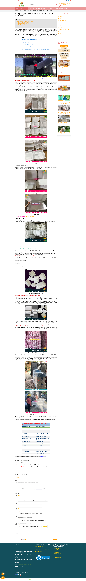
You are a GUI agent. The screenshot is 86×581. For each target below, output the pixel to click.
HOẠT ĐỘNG (52, 8)
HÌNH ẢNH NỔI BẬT (59, 8)
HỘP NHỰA (60, 22)
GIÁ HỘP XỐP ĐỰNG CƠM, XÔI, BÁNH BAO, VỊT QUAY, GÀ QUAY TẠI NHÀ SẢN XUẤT (64, 83)
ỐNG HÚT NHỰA (61, 27)
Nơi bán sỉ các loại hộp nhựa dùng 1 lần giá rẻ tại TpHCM (64, 123)
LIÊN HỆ (65, 8)
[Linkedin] (22, 474)
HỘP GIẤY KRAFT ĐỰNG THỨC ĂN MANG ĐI (64, 67)
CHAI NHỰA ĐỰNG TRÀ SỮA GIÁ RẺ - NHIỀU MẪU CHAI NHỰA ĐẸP (64, 133)
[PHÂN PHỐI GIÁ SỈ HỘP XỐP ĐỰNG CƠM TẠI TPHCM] (19, 474)
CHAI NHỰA (60, 16)
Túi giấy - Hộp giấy (64, 46)
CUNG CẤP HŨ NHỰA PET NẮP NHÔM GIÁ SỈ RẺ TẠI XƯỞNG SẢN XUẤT (64, 93)
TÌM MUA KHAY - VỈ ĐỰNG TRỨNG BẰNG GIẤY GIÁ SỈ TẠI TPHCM (64, 113)
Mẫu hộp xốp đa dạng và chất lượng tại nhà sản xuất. (25, 21)
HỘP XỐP (59, 31)
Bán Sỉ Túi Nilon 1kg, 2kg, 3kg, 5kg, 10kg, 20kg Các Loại (64, 103)
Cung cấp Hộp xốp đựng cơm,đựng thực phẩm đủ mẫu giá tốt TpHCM (27, 482)
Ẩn (20, 19)
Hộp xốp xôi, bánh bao (22, 24)
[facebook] (67, 0)
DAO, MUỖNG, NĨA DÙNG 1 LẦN (63, 29)
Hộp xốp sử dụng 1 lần (20, 261)
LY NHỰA (59, 18)
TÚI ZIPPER (64, 57)
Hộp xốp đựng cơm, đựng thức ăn (23, 22)
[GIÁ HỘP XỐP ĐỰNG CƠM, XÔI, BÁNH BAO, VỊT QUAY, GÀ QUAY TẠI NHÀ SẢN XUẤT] (21, 4)
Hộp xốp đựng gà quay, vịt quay (23, 23)
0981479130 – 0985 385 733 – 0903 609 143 (25, 0)
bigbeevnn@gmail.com (37, 0)
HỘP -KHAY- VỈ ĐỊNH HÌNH (62, 20)
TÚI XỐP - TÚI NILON (61, 35)
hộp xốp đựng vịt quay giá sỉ (29, 216)
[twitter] (69, 0)
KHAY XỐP (60, 33)
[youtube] (70, 0)
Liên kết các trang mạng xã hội (21, 572)
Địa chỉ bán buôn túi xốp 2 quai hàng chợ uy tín (23, 480)
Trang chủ (16, 10)
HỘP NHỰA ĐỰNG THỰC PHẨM (64, 51)
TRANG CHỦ (32, 8)
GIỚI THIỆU (38, 8)
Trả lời (19, 498)
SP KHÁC (42, 8)
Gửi (54, 539)
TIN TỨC (47, 8)
